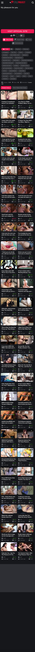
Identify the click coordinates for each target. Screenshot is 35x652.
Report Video (20, 39)
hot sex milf (29, 68)
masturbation (13, 70)
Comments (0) (19, 43)
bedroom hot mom (7, 57)
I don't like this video (14, 35)
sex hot (26, 73)
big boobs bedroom (27, 60)
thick (24, 76)
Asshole (5, 55)
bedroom (25, 55)
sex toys (5, 76)
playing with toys (7, 73)
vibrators (5, 78)
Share (29, 39)
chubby (16, 65)
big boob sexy (6, 60)
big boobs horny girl (8, 63)
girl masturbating (7, 68)
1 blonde (28, 52)
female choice (24, 65)
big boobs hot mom (21, 63)
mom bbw (22, 70)
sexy (12, 76)
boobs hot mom (7, 65)
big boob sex (19, 57)
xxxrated (13, 78)
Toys (30, 76)
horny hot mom (18, 68)
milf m (4, 70)
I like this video (11, 35)
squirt (18, 76)
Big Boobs (16, 60)
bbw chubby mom (15, 55)
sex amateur (18, 73)
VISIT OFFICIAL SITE (17, 31)
